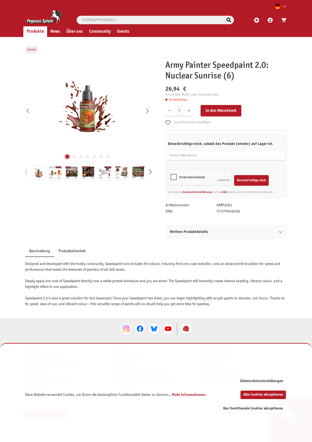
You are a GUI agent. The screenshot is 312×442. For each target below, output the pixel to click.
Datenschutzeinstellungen (261, 381)
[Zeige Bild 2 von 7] (74, 156)
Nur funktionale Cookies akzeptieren (253, 408)
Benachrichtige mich (251, 180)
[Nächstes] (147, 111)
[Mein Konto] (270, 20)
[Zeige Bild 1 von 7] (67, 156)
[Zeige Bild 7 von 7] (108, 156)
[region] (88, 120)
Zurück (31, 49)
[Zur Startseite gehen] (44, 16)
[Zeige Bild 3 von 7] (81, 156)
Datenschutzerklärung (197, 192)
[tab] (39, 251)
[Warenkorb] (282, 20)
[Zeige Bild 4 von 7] (87, 156)
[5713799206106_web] (88, 106)
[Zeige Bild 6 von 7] (101, 156)
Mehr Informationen (188, 395)
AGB (223, 192)
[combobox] (150, 20)
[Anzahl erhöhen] (189, 110)
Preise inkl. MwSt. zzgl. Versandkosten (191, 94)
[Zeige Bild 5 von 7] (94, 156)
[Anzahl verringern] (169, 110)
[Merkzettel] (256, 20)
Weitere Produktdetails (189, 232)
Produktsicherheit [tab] (72, 251)
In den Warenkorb (220, 111)
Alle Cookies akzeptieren (263, 395)
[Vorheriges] (28, 111)
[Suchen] (229, 20)
